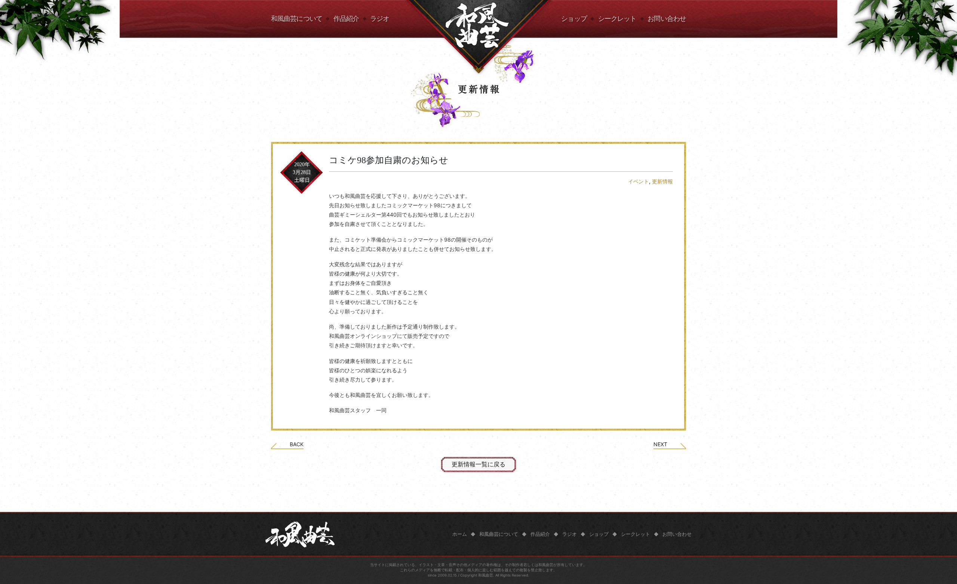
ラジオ (379, 18)
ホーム (459, 534)
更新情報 (662, 181)
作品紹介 (346, 18)
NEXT (660, 444)
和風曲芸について (296, 18)
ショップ (574, 18)
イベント (638, 181)
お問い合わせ (666, 18)
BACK (297, 444)
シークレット (617, 18)
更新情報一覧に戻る (478, 464)
